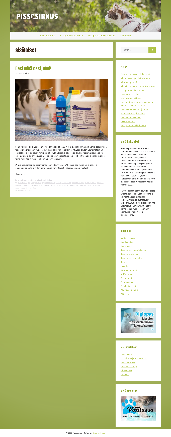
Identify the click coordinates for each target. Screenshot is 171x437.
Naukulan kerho (128, 362)
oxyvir (76, 185)
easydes (100, 183)
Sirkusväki (125, 36)
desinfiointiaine (78, 183)
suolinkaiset (20, 188)
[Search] (152, 50)
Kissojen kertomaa (129, 254)
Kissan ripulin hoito (129, 94)
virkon (28, 188)
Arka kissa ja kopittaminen (133, 113)
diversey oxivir (90, 183)
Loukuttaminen (128, 121)
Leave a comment (25, 190)
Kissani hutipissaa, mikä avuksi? (135, 74)
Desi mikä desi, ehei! (33, 68)
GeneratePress (99, 433)
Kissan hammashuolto (131, 117)
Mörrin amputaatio (129, 82)
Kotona (124, 262)
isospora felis (44, 185)
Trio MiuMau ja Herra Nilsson (134, 358)
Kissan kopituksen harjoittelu (134, 109)
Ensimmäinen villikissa (131, 98)
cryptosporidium (34, 183)
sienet (89, 185)
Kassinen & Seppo (129, 366)
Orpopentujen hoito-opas (132, 90)
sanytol (83, 185)
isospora (34, 185)
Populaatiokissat (128, 286)
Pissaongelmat (127, 282)
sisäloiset (96, 185)
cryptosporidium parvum (51, 183)
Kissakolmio (126, 354)
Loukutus (125, 266)
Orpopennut (126, 278)
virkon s (34, 188)
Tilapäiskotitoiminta (44, 180)
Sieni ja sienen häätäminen (133, 125)
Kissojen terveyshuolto (71, 36)
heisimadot (26, 185)
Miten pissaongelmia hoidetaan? (136, 78)
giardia (18, 185)
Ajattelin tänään (128, 238)
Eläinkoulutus (127, 242)
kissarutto (54, 185)
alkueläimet (22, 183)
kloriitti (62, 185)
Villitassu (125, 294)
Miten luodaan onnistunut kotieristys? (138, 86)
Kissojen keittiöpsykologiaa (101, 36)
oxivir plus (69, 185)
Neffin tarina (126, 274)
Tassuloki (125, 374)
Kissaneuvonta (47, 36)
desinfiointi (66, 183)
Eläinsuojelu (126, 246)
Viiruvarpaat (126, 370)
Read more (20, 174)
